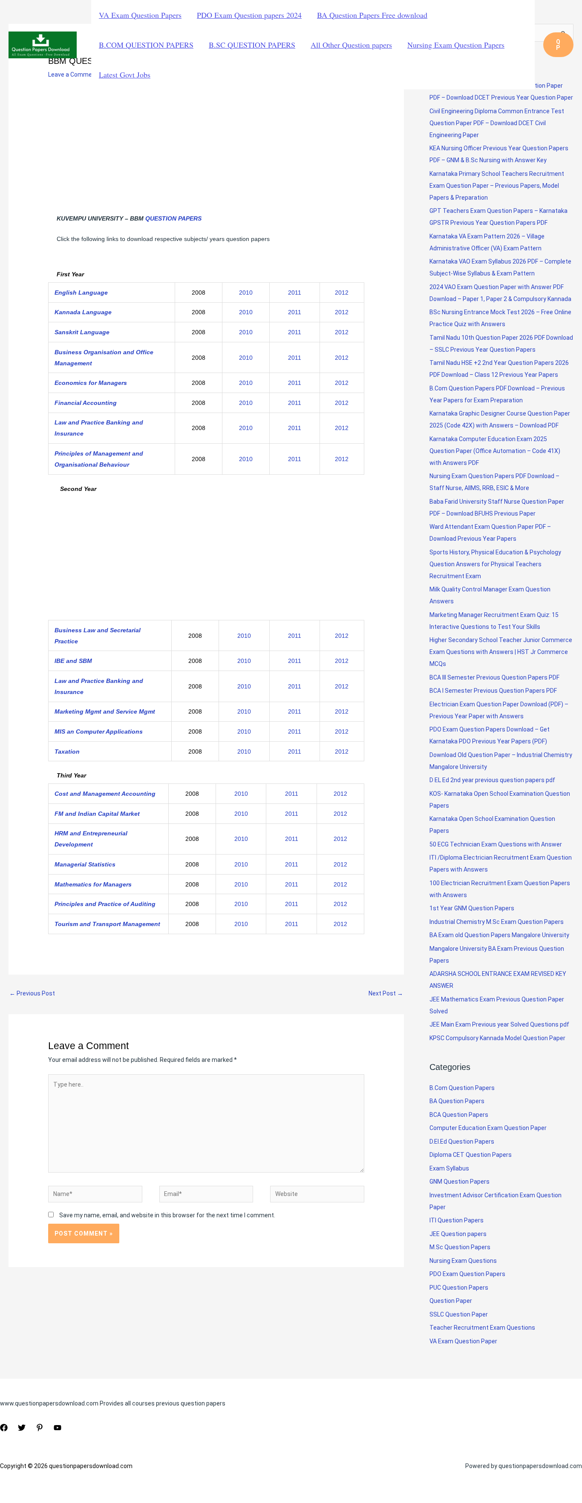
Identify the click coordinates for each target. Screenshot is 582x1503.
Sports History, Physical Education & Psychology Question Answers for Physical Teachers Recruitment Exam (495, 564)
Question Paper (450, 1300)
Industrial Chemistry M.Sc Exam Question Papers (496, 921)
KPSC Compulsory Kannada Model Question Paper (497, 1038)
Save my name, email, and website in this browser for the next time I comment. (167, 1215)
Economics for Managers (91, 382)
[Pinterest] (39, 1427)
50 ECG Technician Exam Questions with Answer (495, 844)
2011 (294, 292)
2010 (246, 292)
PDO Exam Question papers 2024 (249, 15)
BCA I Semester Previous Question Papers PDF (493, 690)
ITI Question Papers (456, 1220)
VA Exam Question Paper (463, 1341)
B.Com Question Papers (462, 1087)
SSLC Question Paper (458, 1314)
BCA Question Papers (458, 1114)
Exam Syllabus (449, 1168)
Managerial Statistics (85, 864)
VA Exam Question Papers (140, 15)
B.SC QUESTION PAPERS (252, 45)
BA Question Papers (456, 1101)
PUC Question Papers (458, 1287)
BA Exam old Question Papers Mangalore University (499, 935)
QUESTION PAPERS (173, 218)
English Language (81, 292)
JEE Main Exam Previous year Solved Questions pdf (499, 1024)
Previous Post (32, 993)
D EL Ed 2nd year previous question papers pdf (492, 780)
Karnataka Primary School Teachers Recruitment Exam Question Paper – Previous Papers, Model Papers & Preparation (496, 185)
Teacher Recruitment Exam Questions (482, 1327)
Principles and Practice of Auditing (105, 904)
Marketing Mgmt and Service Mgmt (105, 711)
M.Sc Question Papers (459, 1247)
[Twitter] (22, 1427)
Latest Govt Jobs (124, 74)
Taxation (67, 751)
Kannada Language (83, 312)
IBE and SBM (73, 660)
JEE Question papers (458, 1234)
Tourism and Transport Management (107, 924)
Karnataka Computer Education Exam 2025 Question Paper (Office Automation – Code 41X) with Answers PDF (494, 451)
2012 (342, 292)
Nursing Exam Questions (463, 1260)
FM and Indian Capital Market (97, 813)
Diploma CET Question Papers (470, 1154)
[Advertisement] (206, 150)
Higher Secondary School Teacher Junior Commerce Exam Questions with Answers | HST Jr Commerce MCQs (500, 652)
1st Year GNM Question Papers (471, 908)
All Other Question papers (351, 45)
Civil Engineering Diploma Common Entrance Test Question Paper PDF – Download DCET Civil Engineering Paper (496, 123)
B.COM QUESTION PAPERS (146, 45)
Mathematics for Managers (93, 884)
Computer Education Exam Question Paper (488, 1127)
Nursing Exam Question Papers (455, 45)
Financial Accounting (86, 402)
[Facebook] (4, 1427)
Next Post (386, 993)
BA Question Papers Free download (372, 15)
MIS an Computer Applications (99, 731)
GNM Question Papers (459, 1181)
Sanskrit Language (82, 332)
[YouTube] (57, 1427)
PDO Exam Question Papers (467, 1274)
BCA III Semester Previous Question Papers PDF (494, 677)
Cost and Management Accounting (105, 793)
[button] (558, 44)
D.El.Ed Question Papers (461, 1141)
